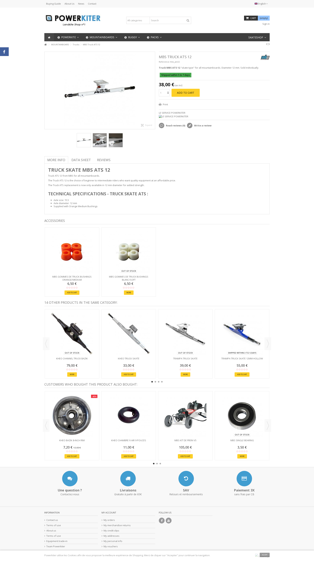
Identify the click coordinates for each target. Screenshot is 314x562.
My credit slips (111, 530)
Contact (92, 3)
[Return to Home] (45, 44)
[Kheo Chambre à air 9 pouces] (128, 415)
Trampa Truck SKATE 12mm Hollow (242, 358)
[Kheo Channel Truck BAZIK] (72, 333)
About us (51, 530)
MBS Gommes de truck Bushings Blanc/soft (128, 278)
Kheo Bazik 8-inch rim (72, 440)
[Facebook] (162, 520)
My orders (109, 520)
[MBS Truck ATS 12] (84, 140)
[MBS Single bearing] (242, 415)
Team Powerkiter (55, 546)
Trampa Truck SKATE (185, 358)
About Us (70, 3)
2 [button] (155, 381)
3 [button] (158, 381)
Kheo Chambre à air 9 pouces (128, 440)
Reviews (103, 160)
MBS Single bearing (242, 440)
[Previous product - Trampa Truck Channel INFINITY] (266, 44)
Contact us (52, 520)
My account (109, 512)
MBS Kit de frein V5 (185, 440)
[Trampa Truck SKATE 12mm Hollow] (242, 333)
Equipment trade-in (56, 541)
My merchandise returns (117, 525)
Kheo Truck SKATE (128, 358)
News (81, 3)
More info (56, 160)
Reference (164, 61)
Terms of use (53, 525)
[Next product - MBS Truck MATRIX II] (269, 44)
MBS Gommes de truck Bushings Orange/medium (72, 278)
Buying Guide (53, 3)
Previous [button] (46, 90)
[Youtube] (169, 520)
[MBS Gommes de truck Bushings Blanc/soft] (128, 251)
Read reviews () (175, 125)
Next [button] (153, 90)
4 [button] (162, 381)
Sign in (266, 23)
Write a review (203, 125)
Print (165, 104)
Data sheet (81, 160)
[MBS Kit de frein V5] (185, 415)
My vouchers (111, 546)
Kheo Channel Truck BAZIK (72, 358)
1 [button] (152, 381)
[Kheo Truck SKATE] (128, 333)
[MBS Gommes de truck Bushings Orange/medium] (72, 251)
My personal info (113, 541)
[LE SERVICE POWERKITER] (214, 116)
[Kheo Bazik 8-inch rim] (72, 415)
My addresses (111, 535)
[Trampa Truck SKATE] (185, 333)
